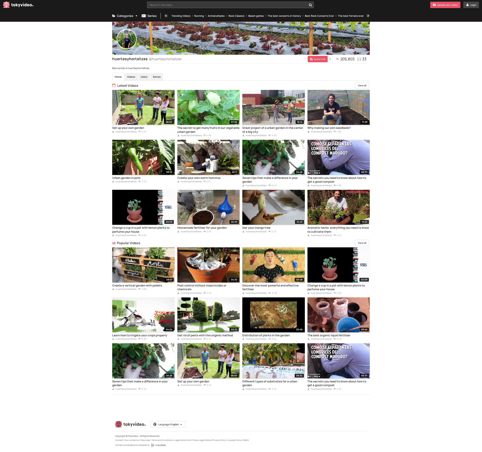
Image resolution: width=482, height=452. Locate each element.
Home (118, 76)
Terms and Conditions (162, 440)
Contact (119, 440)
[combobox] (230, 5)
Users (144, 76)
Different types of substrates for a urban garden (269, 383)
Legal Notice (180, 440)
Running (199, 15)
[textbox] (227, 5)
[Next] (368, 15)
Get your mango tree (256, 228)
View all (362, 85)
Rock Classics (236, 15)
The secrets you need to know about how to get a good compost (336, 180)
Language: (168, 424)
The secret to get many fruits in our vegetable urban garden (208, 130)
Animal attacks (216, 15)
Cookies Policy (234, 440)
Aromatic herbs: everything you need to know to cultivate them (338, 229)
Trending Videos (181, 15)
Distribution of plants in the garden (266, 335)
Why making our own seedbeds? (329, 128)
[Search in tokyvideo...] (310, 5)
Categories (125, 16)
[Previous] (166, 15)
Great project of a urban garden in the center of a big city (272, 130)
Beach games (256, 15)
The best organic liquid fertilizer (328, 335)
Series (152, 16)
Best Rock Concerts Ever (319, 15)
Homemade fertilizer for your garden (202, 228)
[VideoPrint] (158, 445)
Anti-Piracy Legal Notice (199, 440)
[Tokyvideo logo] (18, 5)
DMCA (246, 440)
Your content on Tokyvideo (137, 440)
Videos (131, 76)
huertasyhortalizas (126, 132)
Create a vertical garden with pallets (137, 285)
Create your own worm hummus (198, 178)
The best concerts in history (284, 15)
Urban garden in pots (126, 178)
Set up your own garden (128, 128)
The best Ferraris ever (351, 15)
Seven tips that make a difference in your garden (270, 180)
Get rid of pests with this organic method (205, 335)
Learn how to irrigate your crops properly (139, 335)
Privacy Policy (219, 440)
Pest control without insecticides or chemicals (201, 287)
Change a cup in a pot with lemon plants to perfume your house (141, 229)
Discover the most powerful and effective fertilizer (270, 287)
